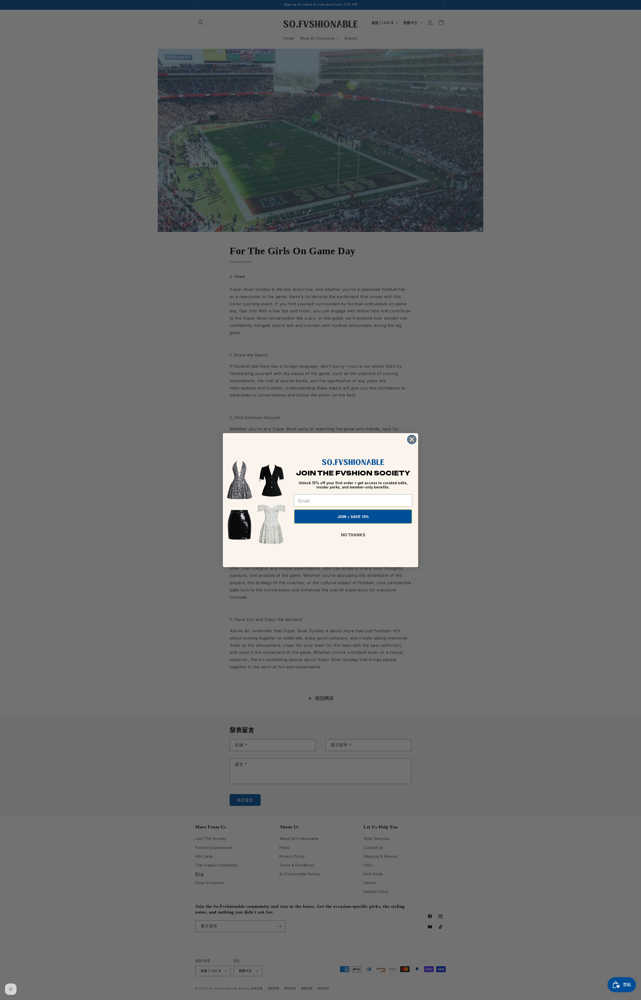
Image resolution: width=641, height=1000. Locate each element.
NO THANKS (353, 535)
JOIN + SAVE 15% (353, 516)
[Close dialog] (411, 439)
